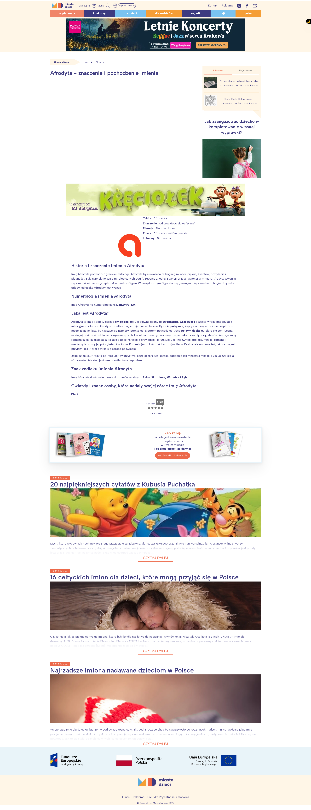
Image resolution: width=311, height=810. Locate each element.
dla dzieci (130, 13)
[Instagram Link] (239, 5)
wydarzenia (67, 13)
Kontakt (213, 5)
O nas (126, 797)
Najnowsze (245, 70)
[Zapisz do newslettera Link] (255, 5)
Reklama (227, 5)
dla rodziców (164, 13)
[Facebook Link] (247, 5)
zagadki (196, 13)
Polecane (218, 70)
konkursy (99, 13)
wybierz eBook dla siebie (172, 455)
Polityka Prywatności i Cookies (168, 797)
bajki (223, 13)
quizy (248, 13)
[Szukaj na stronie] (104, 6)
